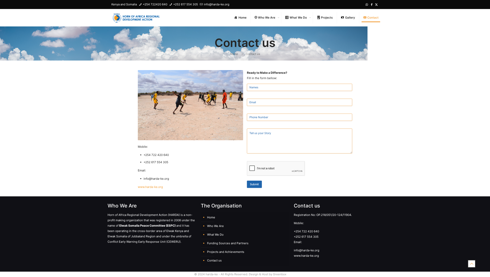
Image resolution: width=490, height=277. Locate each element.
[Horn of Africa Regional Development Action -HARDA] (135, 17)
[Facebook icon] (371, 4)
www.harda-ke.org (150, 187)
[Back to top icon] (472, 264)
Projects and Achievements (225, 252)
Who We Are (215, 226)
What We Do (215, 234)
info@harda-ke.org (216, 4)
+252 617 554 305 (185, 4)
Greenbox (279, 274)
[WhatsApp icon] (366, 4)
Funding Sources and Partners (227, 243)
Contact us (214, 260)
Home (234, 54)
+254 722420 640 (154, 4)
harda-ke (212, 274)
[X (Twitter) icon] (376, 4)
